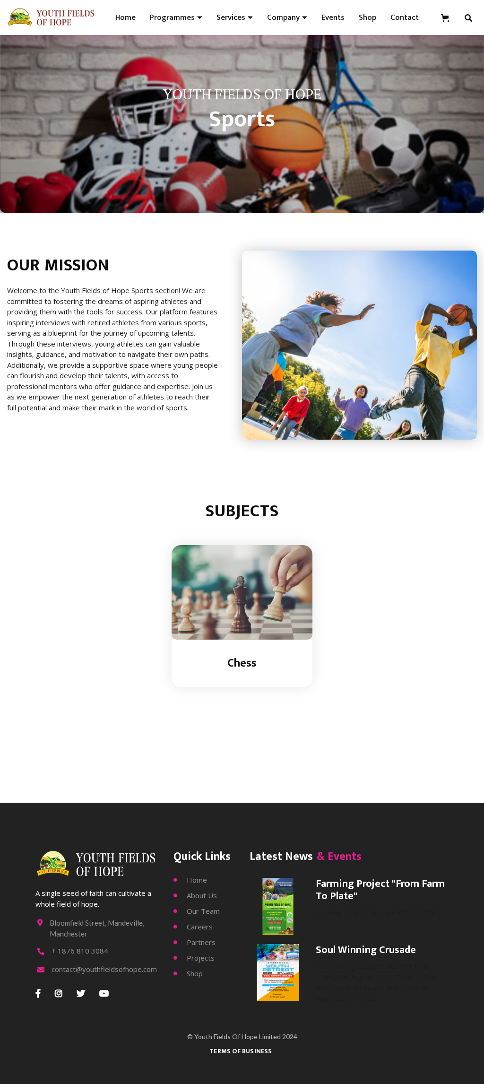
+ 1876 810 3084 (80, 950)
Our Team (196, 911)
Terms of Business (240, 1051)
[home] (51, 17)
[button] (176, 17)
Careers (193, 926)
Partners (194, 942)
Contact (404, 17)
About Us (195, 895)
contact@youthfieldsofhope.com (104, 969)
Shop (367, 17)
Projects (194, 958)
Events (333, 17)
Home (125, 17)
